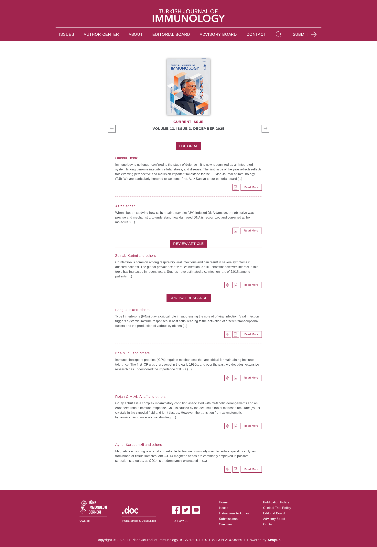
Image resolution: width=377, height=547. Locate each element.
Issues (223, 507)
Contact (268, 524)
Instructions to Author (234, 513)
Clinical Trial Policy (277, 507)
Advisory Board (274, 518)
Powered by (264, 540)
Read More (251, 187)
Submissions (228, 518)
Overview (225, 524)
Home (223, 502)
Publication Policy (276, 502)
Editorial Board (274, 513)
